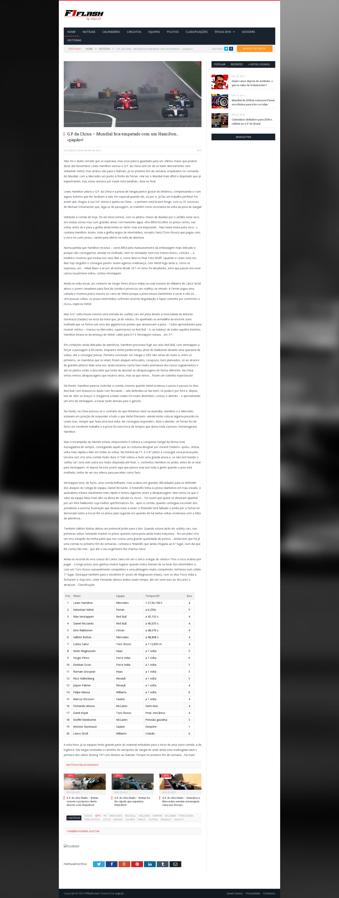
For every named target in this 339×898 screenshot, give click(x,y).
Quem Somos (235, 893)
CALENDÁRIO (111, 32)
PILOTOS (173, 32)
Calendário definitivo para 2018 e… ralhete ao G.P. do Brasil (252, 121)
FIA (105, 815)
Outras (153, 819)
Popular (219, 64)
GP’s (70, 775)
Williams (144, 815)
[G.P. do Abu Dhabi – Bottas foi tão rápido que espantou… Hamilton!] (133, 784)
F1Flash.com (92, 893)
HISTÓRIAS (74, 40)
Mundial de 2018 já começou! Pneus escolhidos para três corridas (253, 102)
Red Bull (130, 815)
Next (193, 92)
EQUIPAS (154, 32)
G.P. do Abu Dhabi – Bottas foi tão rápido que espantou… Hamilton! (132, 801)
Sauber (130, 819)
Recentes (237, 64)
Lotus (107, 819)
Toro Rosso (92, 819)
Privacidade (253, 893)
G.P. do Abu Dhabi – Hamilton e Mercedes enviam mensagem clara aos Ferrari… (181, 801)
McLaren (170, 815)
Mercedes (116, 815)
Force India (186, 815)
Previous (71, 92)
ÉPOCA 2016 (223, 32)
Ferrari (157, 815)
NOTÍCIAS (89, 32)
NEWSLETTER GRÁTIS (254, 48)
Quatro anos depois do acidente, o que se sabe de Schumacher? (252, 83)
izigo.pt (119, 893)
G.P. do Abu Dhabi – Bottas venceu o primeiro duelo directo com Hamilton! (82, 801)
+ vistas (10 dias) (258, 64)
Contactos (269, 893)
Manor (118, 819)
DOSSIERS (248, 32)
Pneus (142, 819)
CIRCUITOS (134, 32)
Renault (166, 819)
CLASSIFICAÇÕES (197, 32)
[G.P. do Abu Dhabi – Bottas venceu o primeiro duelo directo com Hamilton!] (85, 784)
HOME (71, 32)
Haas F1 (179, 819)
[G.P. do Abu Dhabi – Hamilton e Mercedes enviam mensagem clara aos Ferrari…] (180, 784)
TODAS (88, 815)
